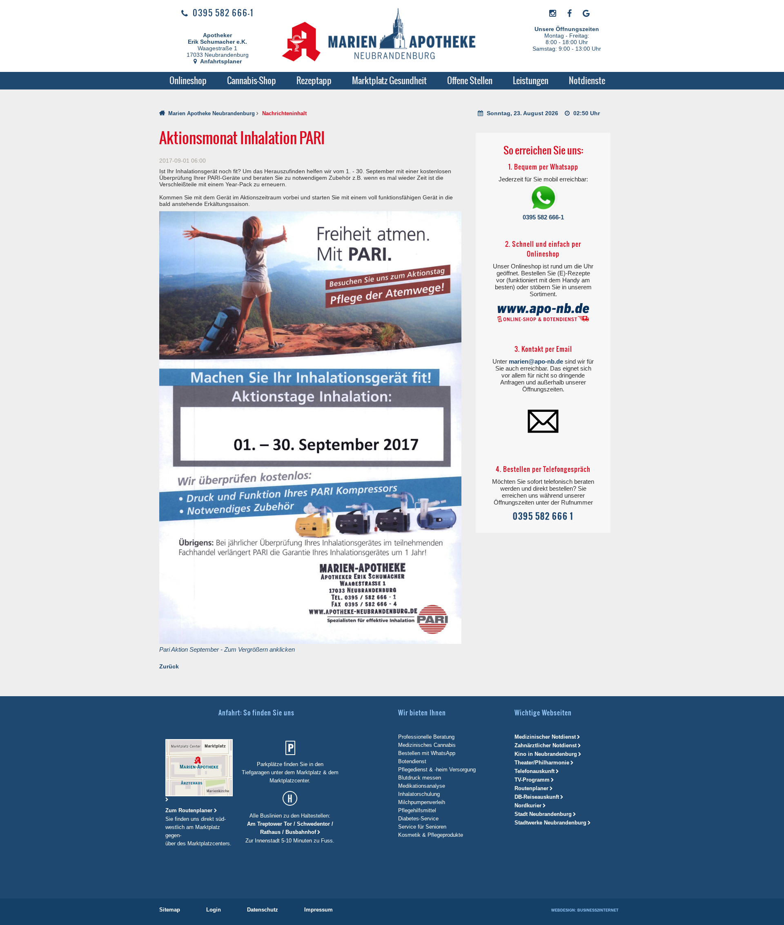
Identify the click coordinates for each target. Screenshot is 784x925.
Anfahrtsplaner (220, 61)
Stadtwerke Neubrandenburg (550, 823)
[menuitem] (188, 80)
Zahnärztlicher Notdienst (545, 745)
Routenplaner (531, 788)
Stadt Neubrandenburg (543, 814)
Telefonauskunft (534, 771)
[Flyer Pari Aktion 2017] (310, 427)
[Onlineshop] (543, 312)
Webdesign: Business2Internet (585, 910)
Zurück (169, 666)
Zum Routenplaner (189, 810)
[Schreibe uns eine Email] (543, 420)
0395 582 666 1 (543, 516)
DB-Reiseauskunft (536, 797)
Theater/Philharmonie (541, 763)
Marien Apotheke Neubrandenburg (211, 113)
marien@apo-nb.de (536, 361)
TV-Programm (532, 780)
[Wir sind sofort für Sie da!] (543, 198)
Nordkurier (527, 805)
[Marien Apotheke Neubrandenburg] (388, 36)
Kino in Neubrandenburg (545, 754)
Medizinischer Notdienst (545, 737)
